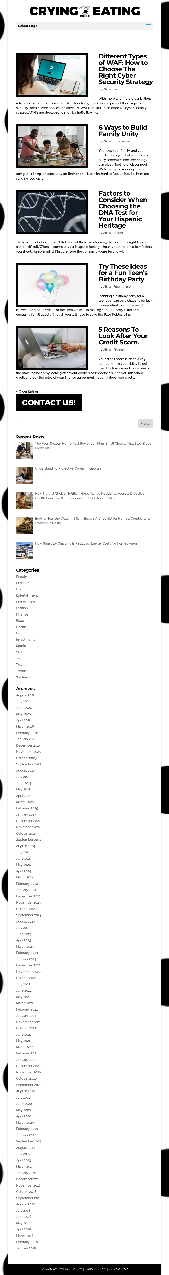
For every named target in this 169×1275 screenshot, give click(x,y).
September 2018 (28, 1198)
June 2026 (24, 708)
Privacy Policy (95, 1269)
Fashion (22, 608)
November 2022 (28, 972)
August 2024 (25, 846)
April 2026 (23, 720)
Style (20, 652)
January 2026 (26, 739)
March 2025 (25, 802)
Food (20, 621)
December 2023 (28, 896)
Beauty (21, 577)
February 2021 (27, 1053)
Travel (20, 665)
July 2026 (23, 701)
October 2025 (26, 758)
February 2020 (27, 1129)
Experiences (122, 141)
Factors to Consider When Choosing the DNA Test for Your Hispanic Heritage (123, 209)
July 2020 (23, 1097)
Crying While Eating (66, 1269)
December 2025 (28, 745)
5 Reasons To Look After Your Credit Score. (123, 336)
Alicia (107, 89)
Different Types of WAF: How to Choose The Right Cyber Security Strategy (126, 69)
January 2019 (26, 1173)
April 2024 (23, 871)
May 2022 (23, 997)
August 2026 (25, 695)
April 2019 (23, 1160)
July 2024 (23, 852)
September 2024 (28, 840)
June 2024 (24, 859)
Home (21, 633)
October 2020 (26, 1078)
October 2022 (26, 978)
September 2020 (29, 1085)
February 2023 (27, 953)
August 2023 (25, 921)
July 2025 (23, 777)
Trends (21, 671)
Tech (116, 89)
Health (118, 233)
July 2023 (23, 928)
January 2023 (26, 959)
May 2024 (23, 865)
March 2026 (25, 726)
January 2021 (26, 1060)
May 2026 (23, 714)
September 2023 (28, 915)
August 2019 (25, 1148)
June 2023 (24, 934)
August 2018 (25, 1204)
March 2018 (25, 1236)
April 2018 (23, 1229)
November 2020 (28, 1072)
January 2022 (26, 1016)
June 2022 (24, 990)
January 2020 (26, 1135)
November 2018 (28, 1185)
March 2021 (24, 1047)
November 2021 (28, 1022)
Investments (25, 640)
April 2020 (23, 1116)
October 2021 (26, 1028)
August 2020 (25, 1091)
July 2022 (23, 984)
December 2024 (28, 821)
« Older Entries (27, 391)
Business (22, 583)
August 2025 (25, 771)
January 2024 (26, 890)
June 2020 (24, 1104)
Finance (119, 350)
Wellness (23, 677)
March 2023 (25, 947)
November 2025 (28, 752)
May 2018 (23, 1223)
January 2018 (26, 1248)
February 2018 (27, 1242)
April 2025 (23, 796)
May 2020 (23, 1110)
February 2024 (27, 884)
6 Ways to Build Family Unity (123, 131)
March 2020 (25, 1123)
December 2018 (28, 1179)
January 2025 (26, 814)
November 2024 (28, 827)
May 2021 (23, 1041)
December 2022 (28, 965)
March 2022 (25, 1003)
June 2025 (24, 783)
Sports (21, 646)
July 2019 (23, 1154)
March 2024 (25, 877)
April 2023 (23, 940)
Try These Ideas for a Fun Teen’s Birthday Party (123, 272)
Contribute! (118, 1269)
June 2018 (24, 1217)
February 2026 (27, 733)
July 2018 (23, 1211)
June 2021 (23, 1035)
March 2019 (25, 1166)
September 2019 (28, 1141)
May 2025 (23, 789)
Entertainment (123, 286)
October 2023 (26, 909)
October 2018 (26, 1192)
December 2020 (28, 1066)
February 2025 (27, 808)
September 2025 (28, 764)
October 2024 (26, 833)
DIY (19, 589)
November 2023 (28, 902)
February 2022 (27, 1009)
